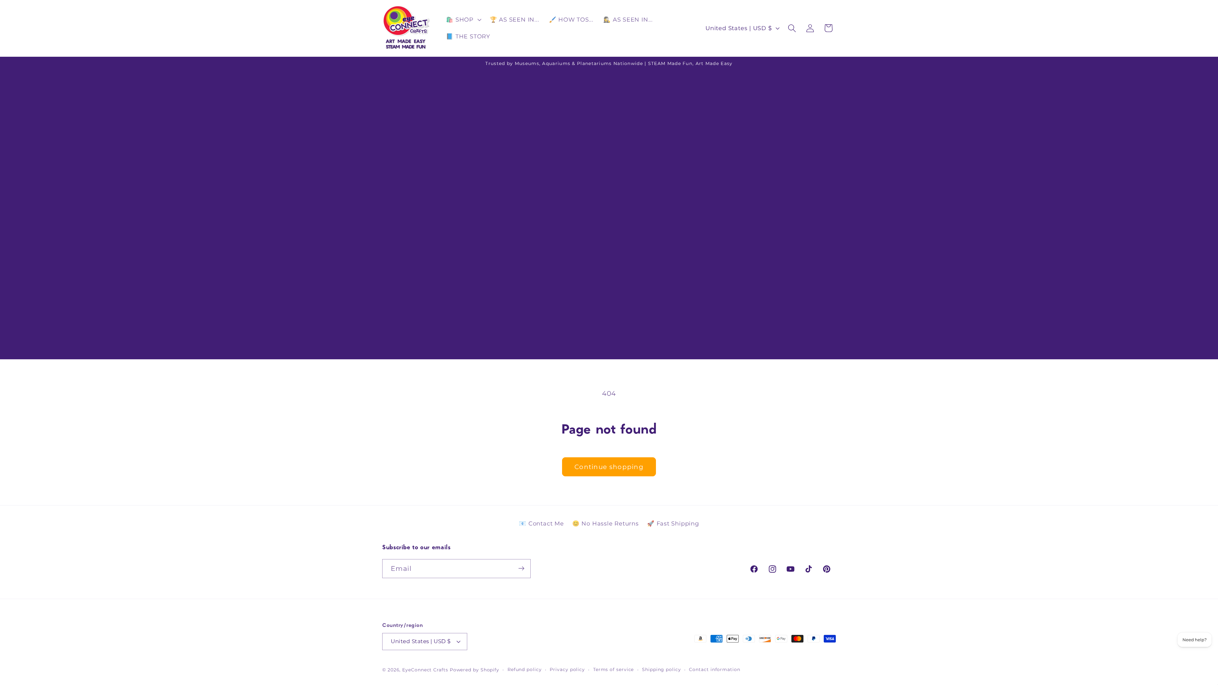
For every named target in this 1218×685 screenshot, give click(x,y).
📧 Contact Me (541, 523)
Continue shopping (609, 467)
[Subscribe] (521, 568)
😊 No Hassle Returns (605, 523)
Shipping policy (661, 669)
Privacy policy (567, 669)
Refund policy (525, 669)
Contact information (714, 669)
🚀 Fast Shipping (673, 523)
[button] (463, 19)
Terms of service (613, 669)
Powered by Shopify (474, 670)
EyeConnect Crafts (425, 670)
